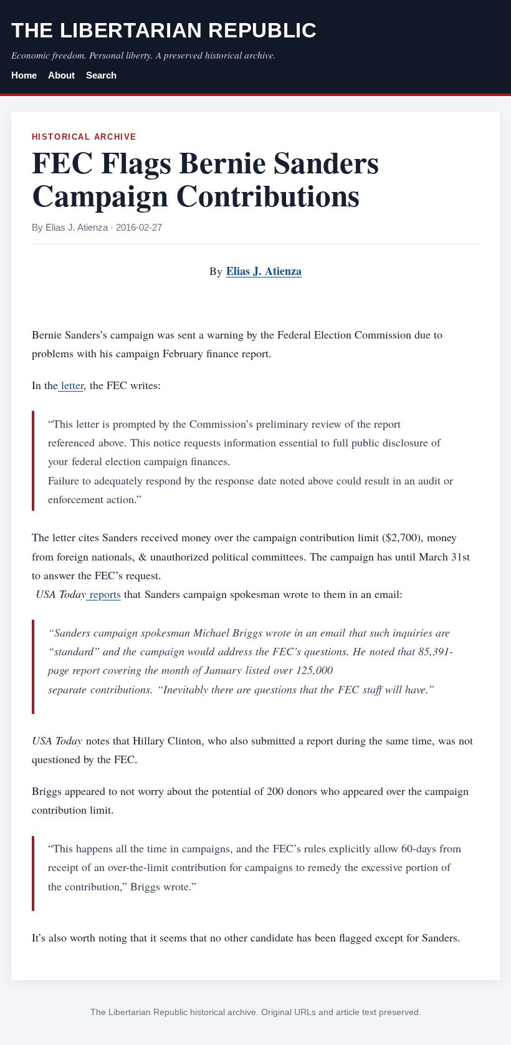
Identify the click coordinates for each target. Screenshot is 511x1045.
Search (101, 75)
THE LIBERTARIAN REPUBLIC (164, 30)
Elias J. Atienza (264, 270)
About (61, 75)
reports (103, 593)
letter (71, 384)
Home (24, 75)
